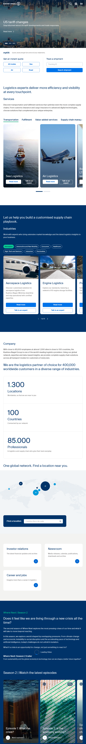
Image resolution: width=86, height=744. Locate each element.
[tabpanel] (56, 378)
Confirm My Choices (17, 389)
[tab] (16, 361)
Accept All (72, 389)
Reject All (52, 389)
